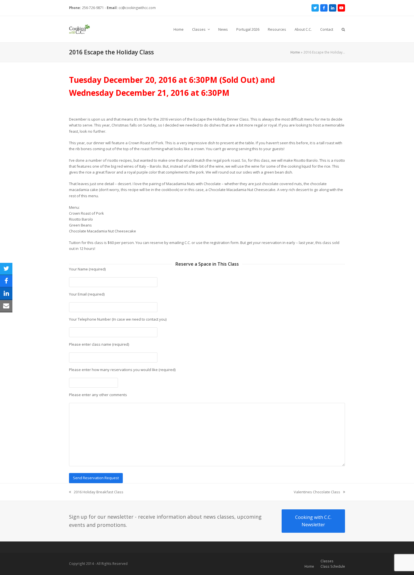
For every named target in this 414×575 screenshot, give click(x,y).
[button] (343, 29)
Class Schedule (332, 566)
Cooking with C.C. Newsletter (313, 521)
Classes (326, 561)
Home (295, 52)
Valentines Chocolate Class (317, 492)
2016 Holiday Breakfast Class (96, 492)
